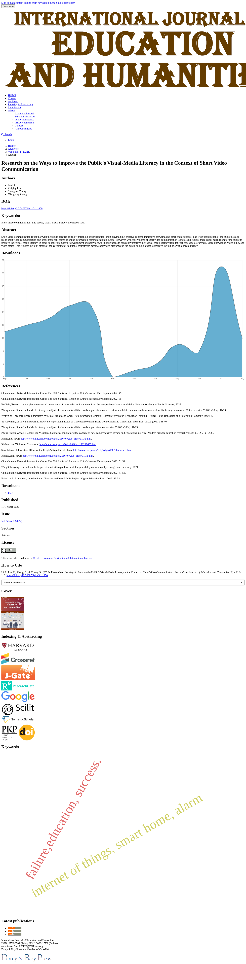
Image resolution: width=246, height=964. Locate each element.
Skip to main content (12, 2)
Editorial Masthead (25, 116)
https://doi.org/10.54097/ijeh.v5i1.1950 (22, 208)
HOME (12, 95)
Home (11, 145)
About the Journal (24, 113)
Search (8, 134)
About (11, 110)
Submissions (14, 107)
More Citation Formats (14, 582)
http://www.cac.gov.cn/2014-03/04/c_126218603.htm (67, 444)
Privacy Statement (24, 122)
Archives (13, 101)
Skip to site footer (65, 2)
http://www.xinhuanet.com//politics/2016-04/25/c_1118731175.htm (56, 438)
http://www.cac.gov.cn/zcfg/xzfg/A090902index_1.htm (102, 450)
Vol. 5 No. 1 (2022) (18, 151)
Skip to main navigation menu (39, 2)
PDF (10, 492)
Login (11, 140)
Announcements (23, 128)
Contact (19, 125)
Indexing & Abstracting (20, 104)
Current (12, 98)
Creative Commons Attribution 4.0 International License (62, 558)
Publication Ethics (24, 119)
